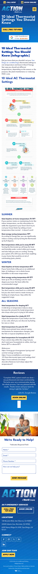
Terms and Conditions (8, 566)
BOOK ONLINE (19, 398)
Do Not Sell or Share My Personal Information (19, 568)
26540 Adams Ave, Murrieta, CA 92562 (16, 524)
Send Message (19, 478)
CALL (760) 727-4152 (12, 30)
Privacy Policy (17, 566)
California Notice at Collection (28, 566)
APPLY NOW (8, 555)
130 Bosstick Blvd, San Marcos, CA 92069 (17, 521)
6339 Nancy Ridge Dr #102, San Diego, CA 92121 (17, 528)
